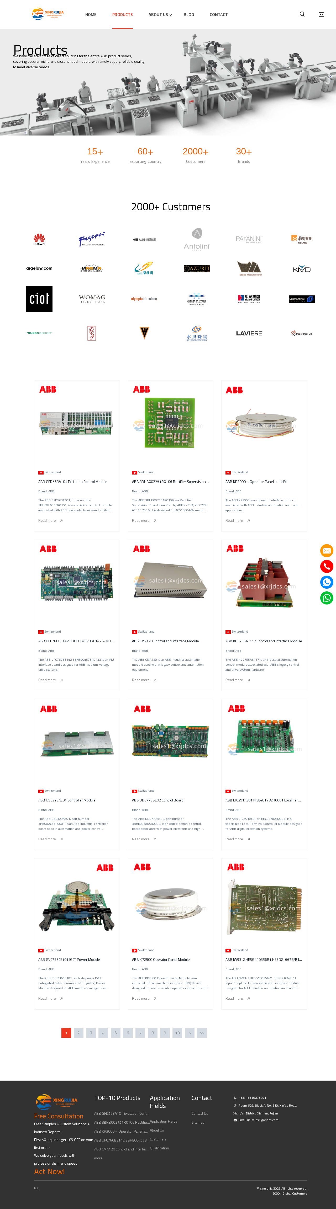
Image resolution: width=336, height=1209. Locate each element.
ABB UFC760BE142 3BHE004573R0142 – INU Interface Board (122, 1140)
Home (91, 14)
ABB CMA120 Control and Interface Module (122, 1149)
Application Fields (163, 1121)
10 (177, 1033)
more (98, 1158)
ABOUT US (158, 14)
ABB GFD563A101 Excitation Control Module (122, 1113)
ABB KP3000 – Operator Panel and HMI (122, 1131)
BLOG (189, 14)
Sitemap (198, 1122)
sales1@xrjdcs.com (265, 1119)
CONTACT (219, 14)
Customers (158, 1139)
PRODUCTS (122, 14)
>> (202, 1033)
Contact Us (200, 1113)
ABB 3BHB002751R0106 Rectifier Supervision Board (122, 1122)
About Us (157, 1130)
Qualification (159, 1148)
